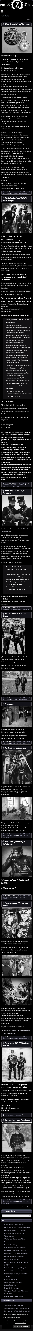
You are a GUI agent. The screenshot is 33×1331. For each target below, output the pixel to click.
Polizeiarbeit (26, 191)
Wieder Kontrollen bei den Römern (14, 615)
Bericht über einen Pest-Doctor (18, 1120)
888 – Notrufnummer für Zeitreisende (13, 842)
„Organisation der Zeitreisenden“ (11, 1187)
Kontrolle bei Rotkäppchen (15, 748)
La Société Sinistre (10, 1285)
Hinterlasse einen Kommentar (20, 193)
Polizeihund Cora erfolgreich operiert (15, 1268)
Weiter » (29, 19)
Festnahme (9, 704)
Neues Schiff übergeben (11, 1288)
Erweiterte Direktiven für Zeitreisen (13, 492)
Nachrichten (18, 191)
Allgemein (18, 483)
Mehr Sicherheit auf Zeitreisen (17, 24)
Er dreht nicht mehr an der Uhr (13, 1271)
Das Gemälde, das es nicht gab (14, 1296)
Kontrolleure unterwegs (11, 1259)
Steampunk (6, 193)
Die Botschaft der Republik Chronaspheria (17, 1311)
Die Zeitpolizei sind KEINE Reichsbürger (14, 199)
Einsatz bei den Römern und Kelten (15, 904)
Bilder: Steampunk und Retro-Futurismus (16, 1308)
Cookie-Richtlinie (20, 1323)
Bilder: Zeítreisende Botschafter (14, 1305)
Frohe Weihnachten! (10, 1279)
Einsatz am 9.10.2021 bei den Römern (15, 1044)
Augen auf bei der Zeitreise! (13, 1282)
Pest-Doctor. (25, 1160)
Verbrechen (20, 484)
